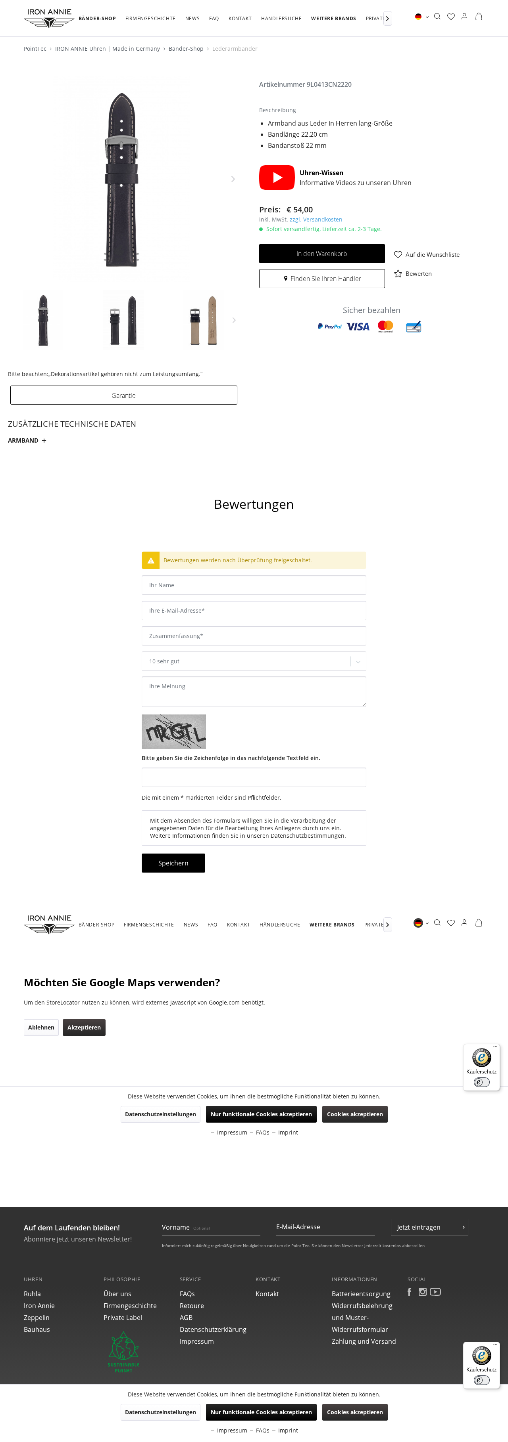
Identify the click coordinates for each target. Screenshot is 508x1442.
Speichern (173, 863)
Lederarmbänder (235, 48)
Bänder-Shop (187, 48)
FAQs (187, 1293)
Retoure (192, 1305)
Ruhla (32, 1293)
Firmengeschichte (130, 1305)
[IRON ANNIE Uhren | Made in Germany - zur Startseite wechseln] (49, 19)
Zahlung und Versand (364, 1341)
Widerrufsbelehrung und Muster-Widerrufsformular (362, 1317)
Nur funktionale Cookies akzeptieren (261, 1412)
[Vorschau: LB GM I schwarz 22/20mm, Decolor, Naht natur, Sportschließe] (43, 320)
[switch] (482, 1380)
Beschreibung (34, 482)
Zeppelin (37, 1317)
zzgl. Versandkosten (316, 219)
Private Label (123, 1317)
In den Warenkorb (321, 253)
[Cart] (478, 17)
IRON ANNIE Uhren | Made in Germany (108, 48)
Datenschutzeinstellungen (160, 1412)
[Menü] (495, 1346)
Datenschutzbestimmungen (307, 835)
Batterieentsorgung (361, 1293)
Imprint (287, 1430)
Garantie (124, 395)
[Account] (464, 17)
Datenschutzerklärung (213, 1329)
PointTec (36, 48)
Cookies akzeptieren (355, 1412)
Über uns (117, 1293)
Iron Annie (39, 1305)
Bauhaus (37, 1329)
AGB (186, 1317)
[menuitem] (97, 22)
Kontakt (267, 1293)
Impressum (197, 1341)
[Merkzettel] (451, 17)
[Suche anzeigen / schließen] (437, 17)
